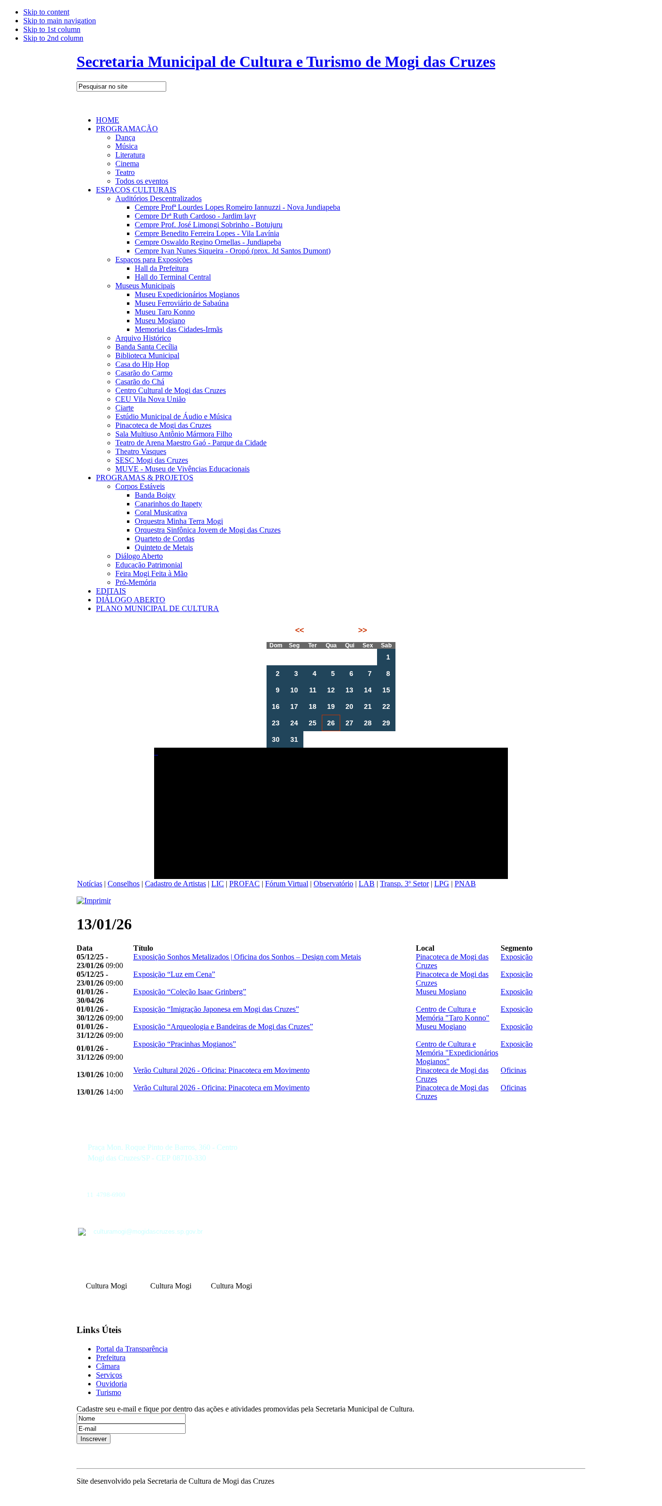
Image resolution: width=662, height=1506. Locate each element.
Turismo (108, 1392)
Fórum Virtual (286, 883)
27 (349, 723)
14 (368, 690)
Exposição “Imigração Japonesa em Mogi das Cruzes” (216, 1009)
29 (386, 723)
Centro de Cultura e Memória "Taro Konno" (452, 1013)
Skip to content (46, 12)
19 (331, 706)
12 (331, 690)
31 (294, 739)
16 (276, 706)
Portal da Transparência (132, 1349)
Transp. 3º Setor (404, 883)
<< (300, 630)
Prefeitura (111, 1357)
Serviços (109, 1375)
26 (331, 723)
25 (312, 723)
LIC (217, 883)
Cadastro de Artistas (175, 883)
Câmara (108, 1366)
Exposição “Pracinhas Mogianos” (184, 1044)
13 (349, 690)
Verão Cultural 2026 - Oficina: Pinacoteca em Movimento (221, 1070)
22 (386, 706)
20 (349, 706)
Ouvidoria (111, 1384)
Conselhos (124, 883)
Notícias (89, 883)
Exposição (517, 957)
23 (276, 723)
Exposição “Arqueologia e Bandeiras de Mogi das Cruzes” (223, 1026)
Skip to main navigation (59, 20)
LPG (441, 883)
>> (361, 630)
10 (294, 690)
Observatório (333, 883)
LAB (367, 883)
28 (368, 723)
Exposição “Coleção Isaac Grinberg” (189, 992)
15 (386, 690)
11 (312, 690)
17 (294, 706)
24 (294, 723)
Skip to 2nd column (53, 38)
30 (276, 739)
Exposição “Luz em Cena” (174, 974)
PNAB (465, 883)
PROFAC (244, 883)
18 (312, 706)
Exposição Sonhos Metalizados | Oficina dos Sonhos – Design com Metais (247, 957)
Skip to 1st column (51, 29)
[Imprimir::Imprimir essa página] (94, 900)
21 (368, 706)
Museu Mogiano (441, 992)
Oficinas (513, 1070)
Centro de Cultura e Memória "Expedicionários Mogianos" (457, 1053)
